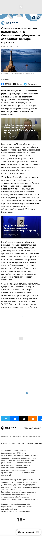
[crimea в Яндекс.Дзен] (23, 418)
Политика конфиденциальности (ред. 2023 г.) (19, 470)
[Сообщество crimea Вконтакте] (14, 418)
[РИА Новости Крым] (9, 23)
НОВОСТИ (5, 443)
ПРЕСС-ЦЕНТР (18, 443)
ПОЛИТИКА (6, 436)
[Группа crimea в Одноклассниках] (32, 418)
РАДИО (30, 443)
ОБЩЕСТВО (16, 436)
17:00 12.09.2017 (6, 46)
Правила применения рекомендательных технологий (18, 474)
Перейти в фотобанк (28, 73)
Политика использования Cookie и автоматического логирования (15, 466)
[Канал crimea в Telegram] (5, 418)
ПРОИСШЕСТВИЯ (30, 436)
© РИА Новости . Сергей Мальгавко (11, 73)
